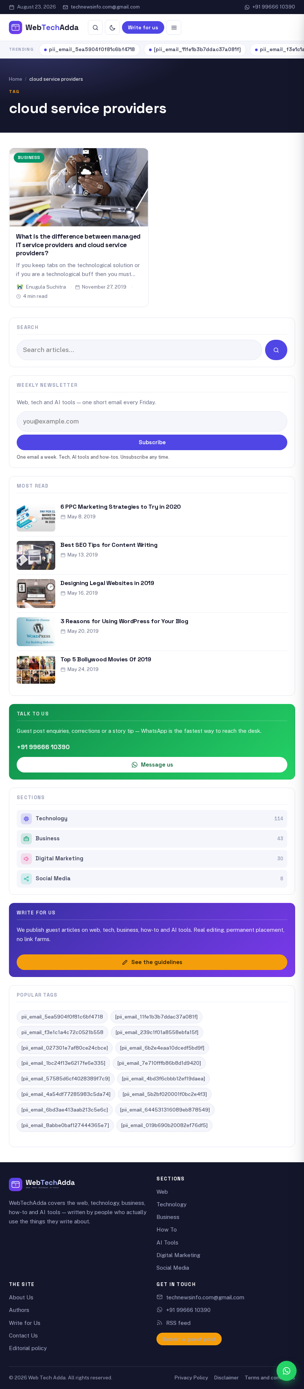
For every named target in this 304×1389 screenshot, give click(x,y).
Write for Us (24, 1323)
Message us (157, 764)
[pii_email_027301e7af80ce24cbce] (65, 1048)
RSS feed (178, 1323)
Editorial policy (28, 1348)
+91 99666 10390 (273, 7)
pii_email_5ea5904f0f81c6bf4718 (92, 49)
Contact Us (23, 1335)
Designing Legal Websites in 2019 (107, 583)
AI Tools (167, 1242)
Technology (159, 818)
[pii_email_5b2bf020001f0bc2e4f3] (165, 1094)
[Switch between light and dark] (112, 27)
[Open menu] (173, 27)
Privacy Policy (191, 1377)
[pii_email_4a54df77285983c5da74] (66, 1094)
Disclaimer (226, 1377)
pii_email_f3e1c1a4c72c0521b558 (62, 1032)
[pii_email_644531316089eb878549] (165, 1110)
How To (166, 1229)
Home (15, 79)
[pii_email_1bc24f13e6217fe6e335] (63, 1063)
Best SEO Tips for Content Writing (108, 545)
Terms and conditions (270, 1377)
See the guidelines (156, 962)
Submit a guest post (189, 1339)
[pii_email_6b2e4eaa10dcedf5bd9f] (162, 1048)
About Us (21, 1297)
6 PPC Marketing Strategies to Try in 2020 (120, 507)
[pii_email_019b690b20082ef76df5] (164, 1125)
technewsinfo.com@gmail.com (105, 7)
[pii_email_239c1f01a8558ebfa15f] (157, 1032)
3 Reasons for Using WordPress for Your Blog (124, 621)
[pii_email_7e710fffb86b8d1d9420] (159, 1063)
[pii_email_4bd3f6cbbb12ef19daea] (163, 1078)
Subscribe (152, 442)
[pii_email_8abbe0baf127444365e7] (65, 1125)
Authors (19, 1310)
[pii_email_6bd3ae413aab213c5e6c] (65, 1110)
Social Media (159, 878)
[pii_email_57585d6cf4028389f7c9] (66, 1078)
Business (29, 157)
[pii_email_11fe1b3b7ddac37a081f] (197, 49)
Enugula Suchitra (46, 287)
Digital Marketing (159, 858)
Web (162, 1192)
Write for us (143, 27)
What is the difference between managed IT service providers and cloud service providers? (78, 244)
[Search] (95, 27)
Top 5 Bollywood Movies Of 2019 (105, 659)
